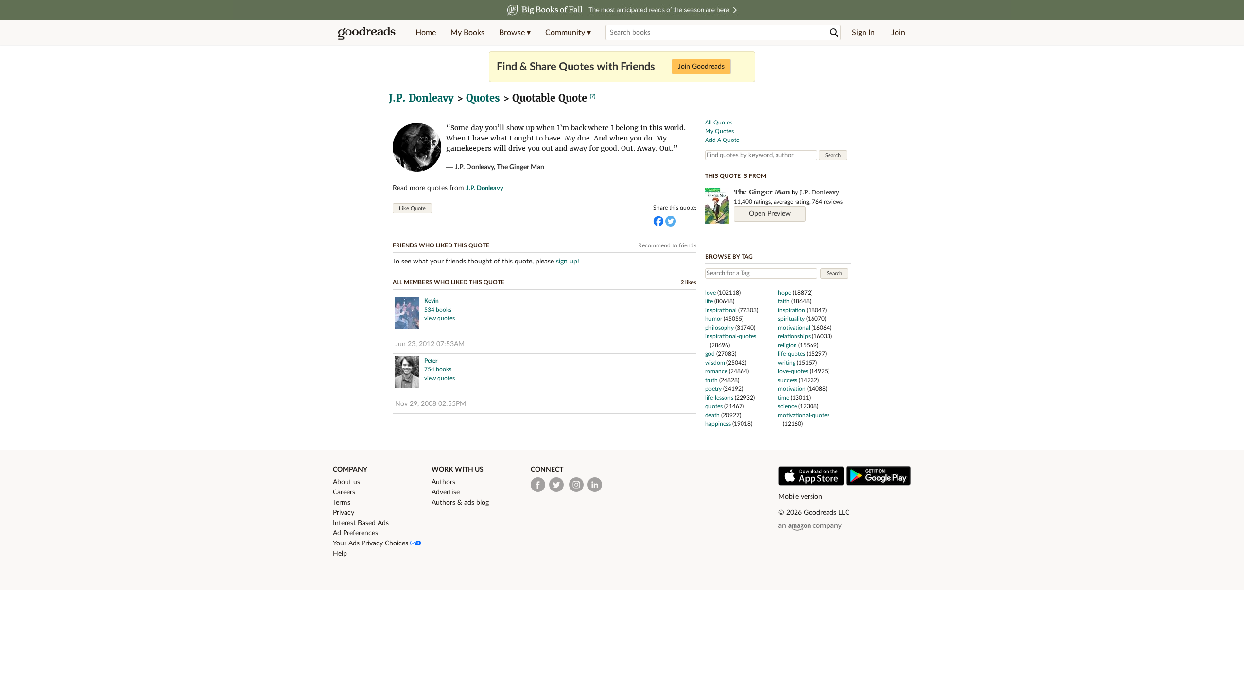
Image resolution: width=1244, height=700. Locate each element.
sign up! (567, 261)
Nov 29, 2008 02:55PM (430, 404)
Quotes (483, 98)
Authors (443, 482)
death (712, 415)
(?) (592, 96)
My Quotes (719, 131)
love (710, 293)
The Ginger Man (520, 167)
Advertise (446, 492)
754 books (437, 369)
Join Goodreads (701, 66)
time (783, 398)
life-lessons (719, 398)
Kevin (431, 301)
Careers (344, 492)
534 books (437, 310)
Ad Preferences (355, 533)
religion (787, 345)
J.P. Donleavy (421, 98)
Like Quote (412, 208)
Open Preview (770, 213)
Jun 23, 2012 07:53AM (430, 344)
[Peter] (407, 373)
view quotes (439, 318)
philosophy (719, 328)
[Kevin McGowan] (407, 314)
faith (784, 301)
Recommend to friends (667, 245)
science (787, 406)
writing (786, 363)
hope (784, 293)
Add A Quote (722, 140)
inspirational (721, 310)
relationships (794, 336)
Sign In (863, 32)
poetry (713, 389)
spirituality (791, 319)
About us (346, 482)
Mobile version (800, 496)
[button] (515, 32)
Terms (341, 502)
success (787, 380)
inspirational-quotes (730, 336)
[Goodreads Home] (367, 32)
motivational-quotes (803, 415)
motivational (794, 328)
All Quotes (718, 122)
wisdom (715, 363)
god (710, 354)
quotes (714, 406)
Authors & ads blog (460, 502)
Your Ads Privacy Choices (371, 543)
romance (716, 371)
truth (711, 380)
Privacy (343, 512)
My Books (467, 32)
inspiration (791, 310)
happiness (718, 424)
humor (713, 319)
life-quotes (791, 354)
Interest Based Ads (361, 523)
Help (340, 553)
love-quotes (793, 371)
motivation (792, 389)
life (709, 301)
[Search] (834, 32)
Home (425, 32)
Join (898, 32)
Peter (430, 361)
